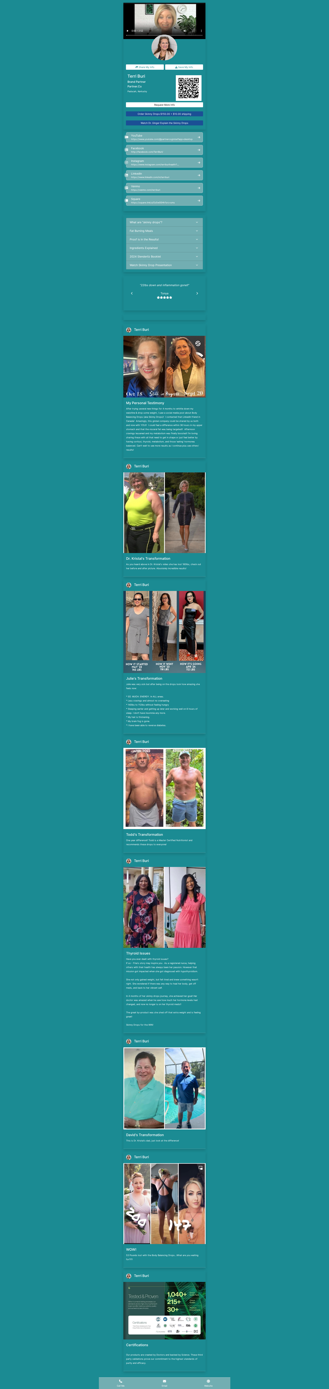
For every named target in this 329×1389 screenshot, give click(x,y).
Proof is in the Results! (144, 239)
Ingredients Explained (144, 248)
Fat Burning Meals (141, 230)
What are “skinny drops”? (146, 222)
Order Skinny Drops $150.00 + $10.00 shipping (164, 113)
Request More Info (164, 104)
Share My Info (146, 67)
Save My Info (185, 67)
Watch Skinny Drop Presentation (151, 265)
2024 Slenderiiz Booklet (145, 256)
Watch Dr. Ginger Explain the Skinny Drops (164, 122)
